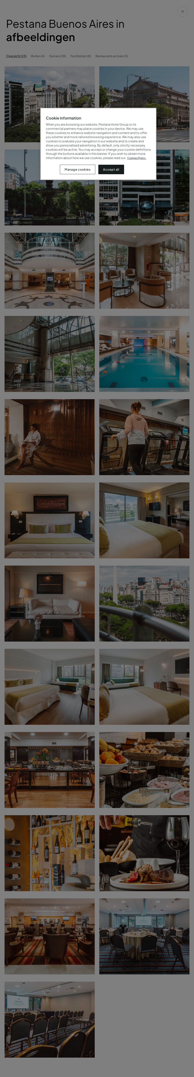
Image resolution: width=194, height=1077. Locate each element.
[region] (98, 144)
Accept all (111, 169)
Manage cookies (78, 169)
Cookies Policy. (136, 158)
